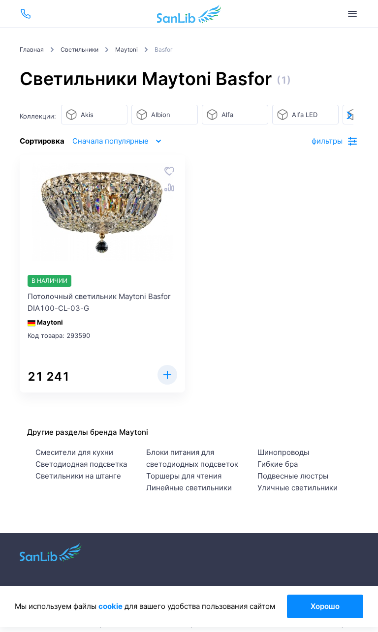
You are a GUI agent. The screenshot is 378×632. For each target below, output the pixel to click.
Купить (167, 375)
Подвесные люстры (292, 476)
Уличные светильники (297, 487)
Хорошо (325, 606)
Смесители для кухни (74, 452)
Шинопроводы (283, 452)
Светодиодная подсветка (81, 464)
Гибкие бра (277, 464)
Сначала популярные (110, 141)
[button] (348, 115)
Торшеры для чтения (183, 476)
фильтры (327, 141)
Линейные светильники (189, 487)
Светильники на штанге (78, 476)
